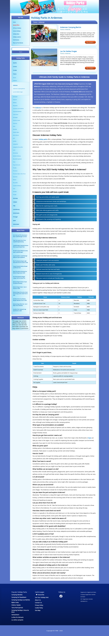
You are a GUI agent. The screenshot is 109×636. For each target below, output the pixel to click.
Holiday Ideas (16, 34)
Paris (14, 162)
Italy (14, 205)
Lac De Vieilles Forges (68, 51)
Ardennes (41, 22)
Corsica (15, 66)
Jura (14, 138)
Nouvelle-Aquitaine (17, 159)
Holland (15, 202)
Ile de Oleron (16, 135)
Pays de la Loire (16, 165)
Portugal (15, 217)
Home (14, 22)
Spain (14, 220)
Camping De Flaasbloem (18, 597)
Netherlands (16, 213)
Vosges (14, 194)
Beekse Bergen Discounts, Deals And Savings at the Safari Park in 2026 (20, 293)
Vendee (15, 191)
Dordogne (15, 117)
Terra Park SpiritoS (17, 607)
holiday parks (43, 139)
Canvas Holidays (17, 31)
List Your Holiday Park (41, 597)
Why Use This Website (18, 43)
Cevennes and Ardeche (18, 108)
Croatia (15, 70)
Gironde (15, 129)
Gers (14, 126)
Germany (15, 198)
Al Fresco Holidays (17, 28)
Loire (14, 150)
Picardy (14, 168)
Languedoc (15, 144)
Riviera (14, 179)
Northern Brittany (17, 156)
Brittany (15, 102)
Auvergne (15, 96)
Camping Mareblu (17, 595)
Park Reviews (16, 40)
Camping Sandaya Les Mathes (20, 600)
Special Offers (16, 25)
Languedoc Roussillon (18, 147)
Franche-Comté (16, 120)
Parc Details (89, 42)
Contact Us (38, 602)
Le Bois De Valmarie (17, 617)
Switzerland (16, 224)
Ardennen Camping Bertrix (70, 27)
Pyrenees (15, 176)
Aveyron (15, 99)
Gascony (15, 123)
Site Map (37, 610)
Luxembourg (16, 209)
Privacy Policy (39, 605)
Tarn (14, 188)
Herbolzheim (15, 615)
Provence (15, 170)
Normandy (15, 153)
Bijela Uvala (15, 602)
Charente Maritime (17, 111)
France (14, 74)
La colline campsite (17, 620)
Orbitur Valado (16, 605)
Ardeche (15, 80)
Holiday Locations (17, 37)
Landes (14, 141)
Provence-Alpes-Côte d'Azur (19, 173)
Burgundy (15, 105)
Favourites (40, 595)
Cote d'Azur (15, 114)
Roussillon (15, 182)
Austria (15, 63)
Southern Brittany (17, 185)
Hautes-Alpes (16, 132)
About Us (38, 600)
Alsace (14, 77)
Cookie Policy (39, 608)
